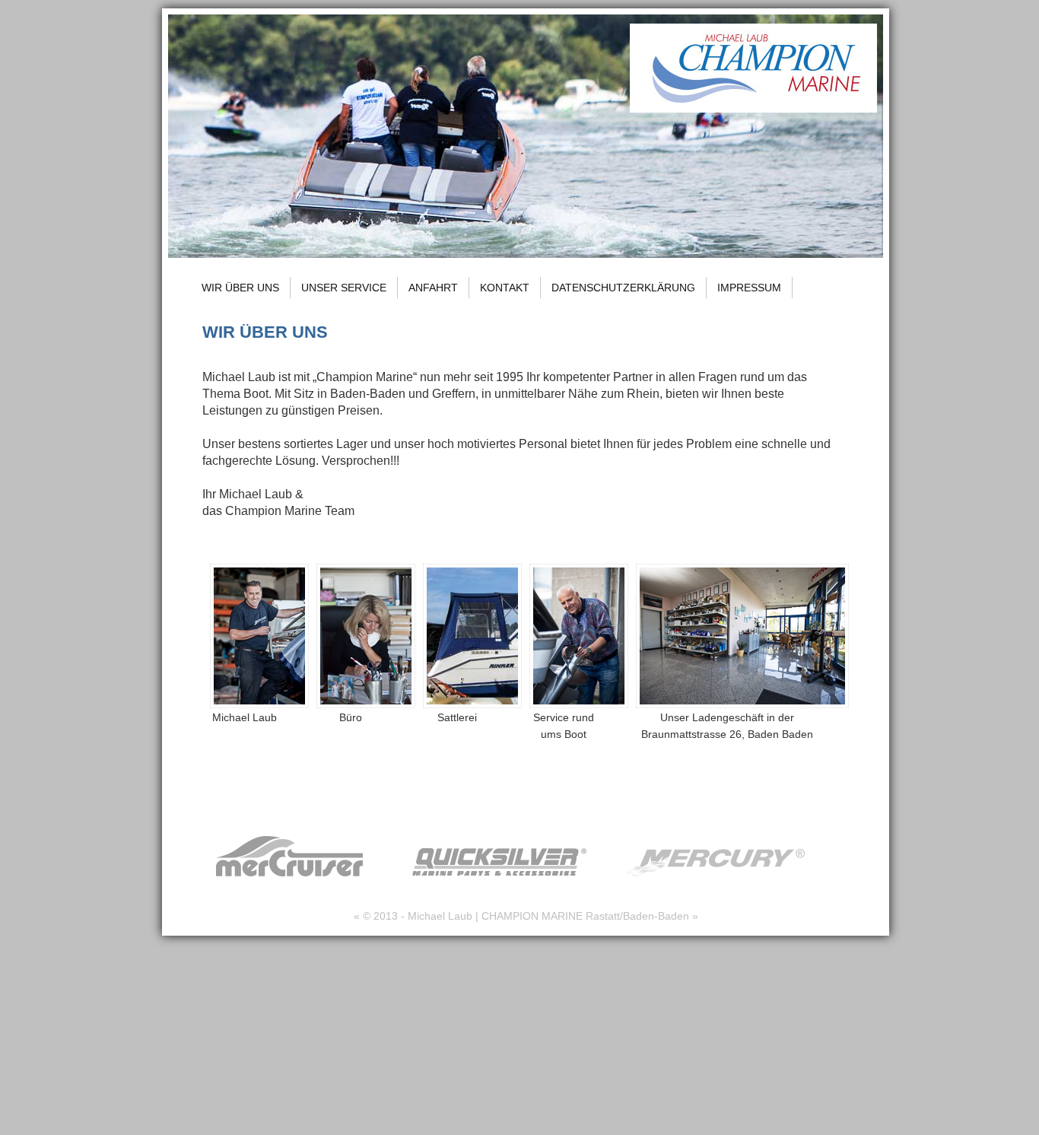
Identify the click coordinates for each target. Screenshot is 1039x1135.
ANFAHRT (433, 287)
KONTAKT (504, 287)
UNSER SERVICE (343, 287)
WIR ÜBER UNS (240, 287)
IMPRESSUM (749, 287)
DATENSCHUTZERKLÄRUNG (623, 287)
